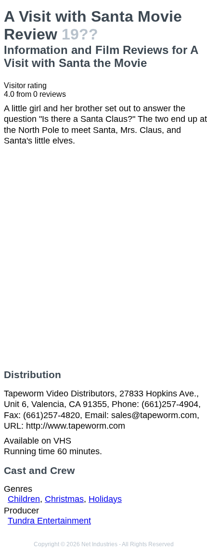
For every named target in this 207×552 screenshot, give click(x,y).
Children (24, 499)
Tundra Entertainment (49, 521)
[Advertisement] (103, 257)
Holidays (105, 499)
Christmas (64, 499)
